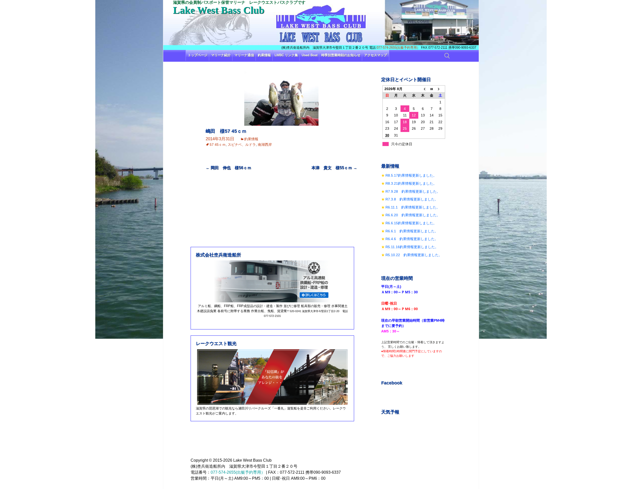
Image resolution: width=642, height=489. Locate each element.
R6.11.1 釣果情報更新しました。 (412, 207)
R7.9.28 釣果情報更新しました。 (412, 191)
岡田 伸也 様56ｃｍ (228, 168)
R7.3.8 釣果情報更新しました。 (411, 199)
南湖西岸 (265, 145)
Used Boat (309, 55)
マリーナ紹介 (221, 55)
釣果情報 (264, 55)
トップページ (197, 55)
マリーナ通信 (244, 55)
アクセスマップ (375, 55)
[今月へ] (431, 88)
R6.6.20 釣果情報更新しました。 (412, 215)
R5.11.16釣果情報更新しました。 (411, 247)
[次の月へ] (440, 88)
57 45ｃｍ (218, 145)
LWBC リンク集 (286, 55)
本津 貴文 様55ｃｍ (334, 168)
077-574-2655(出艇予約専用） (398, 47)
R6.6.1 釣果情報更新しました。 (411, 231)
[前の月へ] (422, 88)
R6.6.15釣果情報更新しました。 (411, 223)
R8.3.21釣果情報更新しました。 (411, 183)
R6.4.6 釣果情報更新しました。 (411, 239)
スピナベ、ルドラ (242, 145)
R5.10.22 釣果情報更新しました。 (413, 255)
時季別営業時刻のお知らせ (340, 55)
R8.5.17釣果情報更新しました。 (411, 175)
